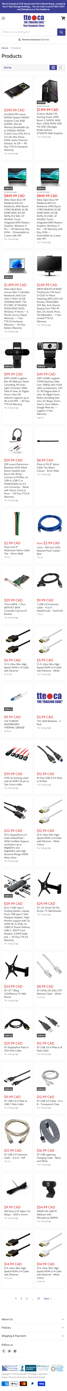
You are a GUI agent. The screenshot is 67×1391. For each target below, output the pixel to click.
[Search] (61, 32)
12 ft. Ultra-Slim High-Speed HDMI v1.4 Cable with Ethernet (16, 1271)
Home (5, 48)
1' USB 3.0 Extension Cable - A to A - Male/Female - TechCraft (50, 607)
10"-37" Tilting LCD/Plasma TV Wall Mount (15, 993)
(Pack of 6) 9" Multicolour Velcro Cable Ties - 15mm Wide (17, 550)
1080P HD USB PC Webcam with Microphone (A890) (47, 1214)
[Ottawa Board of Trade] (57, 1370)
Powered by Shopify (36, 1377)
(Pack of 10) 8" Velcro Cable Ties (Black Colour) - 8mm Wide (48, 467)
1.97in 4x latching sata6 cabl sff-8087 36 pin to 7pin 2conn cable (16, 781)
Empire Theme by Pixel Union (14, 1377)
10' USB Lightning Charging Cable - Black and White (49, 1158)
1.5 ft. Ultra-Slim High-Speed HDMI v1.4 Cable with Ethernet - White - (49, 667)
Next (47, 1298)
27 (38, 1298)
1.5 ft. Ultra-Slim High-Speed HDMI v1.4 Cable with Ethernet (16, 667)
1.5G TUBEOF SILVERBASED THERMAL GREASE (14, 724)
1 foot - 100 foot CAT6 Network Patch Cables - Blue (49, 550)
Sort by (8, 67)
